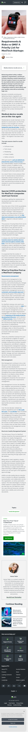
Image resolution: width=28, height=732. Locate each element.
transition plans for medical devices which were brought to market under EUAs (13, 241)
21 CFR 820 (13, 411)
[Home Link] (2, 37)
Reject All (13, 723)
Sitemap (9, 705)
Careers (4, 677)
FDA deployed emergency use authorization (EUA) (14, 217)
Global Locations (20, 680)
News (17, 672)
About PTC (4, 669)
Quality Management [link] (14, 511)
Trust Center (12, 703)
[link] (8, 538)
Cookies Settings (17, 705)
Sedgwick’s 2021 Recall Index (10, 127)
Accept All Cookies (13, 719)
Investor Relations (20, 669)
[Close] (24, 711)
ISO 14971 (4, 411)
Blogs (5, 37)
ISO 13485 (21, 409)
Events (18, 677)
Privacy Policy (19, 703)
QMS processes (8, 319)
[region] (13, 720)
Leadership (4, 680)
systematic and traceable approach (13, 292)
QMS (22, 306)
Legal (5, 703)
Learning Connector (7, 674)
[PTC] (14, 697)
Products (4, 672)
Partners (18, 674)
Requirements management (10, 276)
